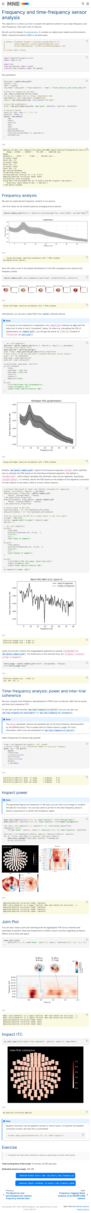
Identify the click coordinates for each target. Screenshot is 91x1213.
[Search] (83, 3)
